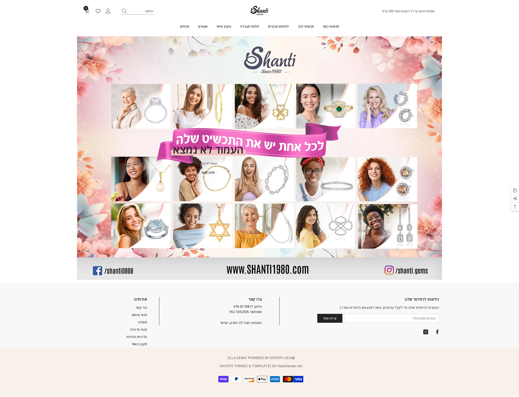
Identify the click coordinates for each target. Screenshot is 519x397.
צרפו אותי (329, 318)
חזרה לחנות (208, 172)
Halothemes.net (289, 366)
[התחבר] (108, 11)
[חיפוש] (138, 11)
